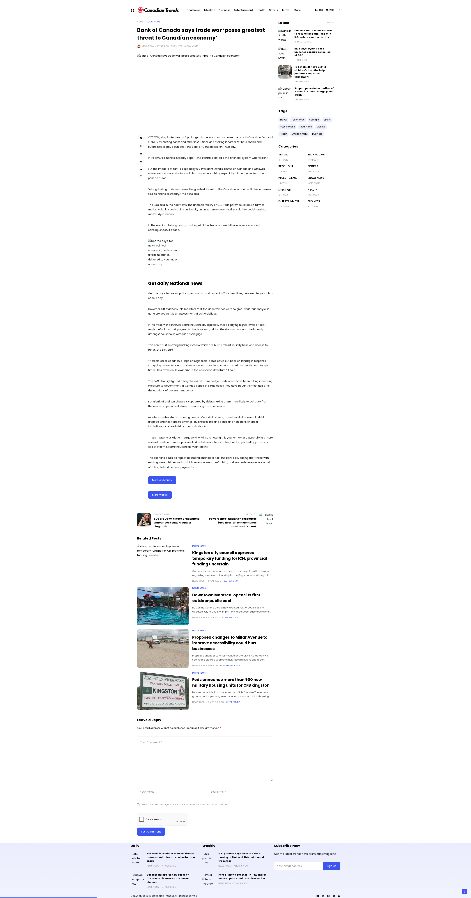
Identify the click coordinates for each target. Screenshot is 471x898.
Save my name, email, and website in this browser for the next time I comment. (185, 804)
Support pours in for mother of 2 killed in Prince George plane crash (314, 91)
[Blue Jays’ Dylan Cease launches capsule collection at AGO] (285, 53)
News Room (148, 46)
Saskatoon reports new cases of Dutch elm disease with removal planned (168, 878)
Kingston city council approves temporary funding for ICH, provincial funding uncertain (229, 558)
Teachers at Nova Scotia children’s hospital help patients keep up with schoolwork (310, 71)
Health (312, 189)
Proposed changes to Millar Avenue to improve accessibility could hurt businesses (230, 643)
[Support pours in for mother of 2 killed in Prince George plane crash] (285, 93)
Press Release (287, 178)
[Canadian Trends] (158, 10)
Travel (283, 154)
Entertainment (288, 201)
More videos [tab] (160, 495)
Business (314, 201)
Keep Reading (231, 580)
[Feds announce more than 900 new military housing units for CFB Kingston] (163, 690)
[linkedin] (333, 896)
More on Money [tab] (162, 480)
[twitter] (323, 896)
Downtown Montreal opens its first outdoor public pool (226, 597)
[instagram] (328, 896)
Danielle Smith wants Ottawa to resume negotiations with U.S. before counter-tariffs (313, 34)
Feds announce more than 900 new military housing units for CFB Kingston (231, 682)
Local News (153, 21)
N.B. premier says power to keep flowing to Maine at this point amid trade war (241, 857)
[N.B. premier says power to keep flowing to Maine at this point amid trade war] (209, 858)
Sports (313, 166)
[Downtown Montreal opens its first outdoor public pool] (163, 606)
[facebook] (317, 896)
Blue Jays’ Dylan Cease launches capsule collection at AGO (312, 52)
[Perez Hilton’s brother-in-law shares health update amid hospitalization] (209, 879)
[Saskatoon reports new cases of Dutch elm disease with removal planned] (137, 879)
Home (140, 21)
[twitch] (339, 896)
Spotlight (285, 166)
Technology (317, 154)
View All (330, 22)
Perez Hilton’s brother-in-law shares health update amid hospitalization (242, 876)
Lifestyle (284, 189)
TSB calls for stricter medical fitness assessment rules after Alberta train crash (171, 857)
